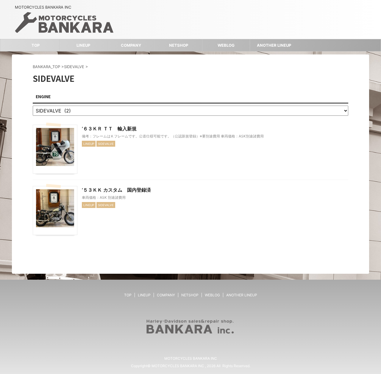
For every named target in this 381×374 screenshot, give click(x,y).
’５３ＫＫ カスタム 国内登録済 (116, 190)
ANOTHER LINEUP (274, 45)
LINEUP (83, 45)
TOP (36, 45)
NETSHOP (178, 45)
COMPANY (131, 45)
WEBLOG (226, 45)
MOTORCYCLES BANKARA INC (190, 358)
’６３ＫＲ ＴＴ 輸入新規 (109, 129)
